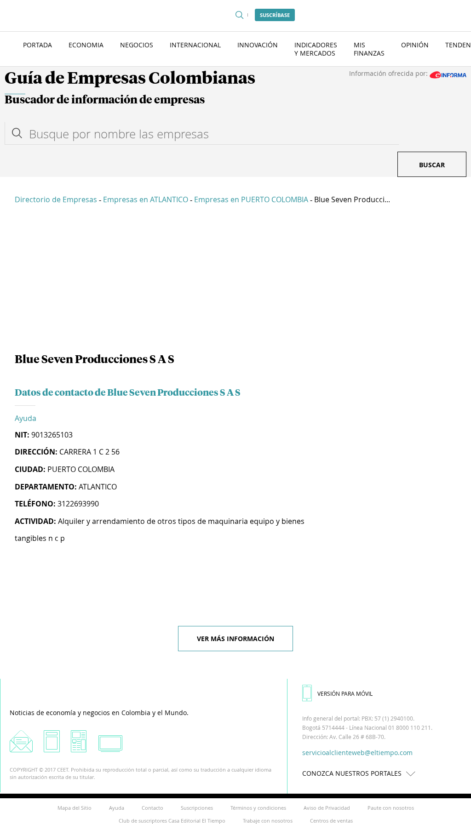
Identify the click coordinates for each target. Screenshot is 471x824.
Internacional (195, 44)
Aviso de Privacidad (327, 807)
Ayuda (25, 418)
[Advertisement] (235, 280)
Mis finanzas (369, 48)
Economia (86, 44)
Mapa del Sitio (74, 807)
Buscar (432, 164)
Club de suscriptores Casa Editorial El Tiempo (172, 820)
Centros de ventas (331, 820)
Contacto (152, 807)
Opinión (415, 44)
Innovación (257, 44)
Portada (37, 44)
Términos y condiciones (258, 807)
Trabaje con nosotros (268, 820)
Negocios (136, 44)
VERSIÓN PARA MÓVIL (345, 693)
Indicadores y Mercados (315, 48)
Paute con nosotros (391, 807)
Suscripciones (197, 807)
